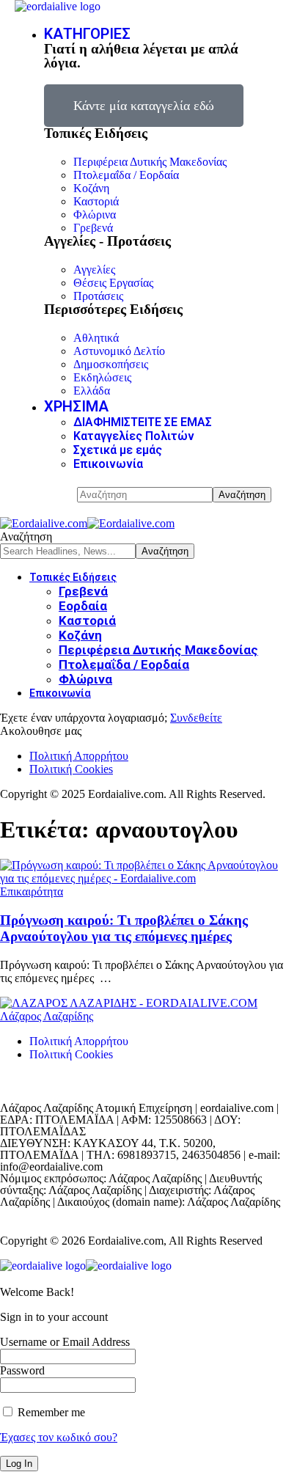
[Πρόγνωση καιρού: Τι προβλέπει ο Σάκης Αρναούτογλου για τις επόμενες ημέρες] (143, 878)
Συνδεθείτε (196, 717)
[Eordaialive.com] (87, 523)
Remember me (50, 1412)
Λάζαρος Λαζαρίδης (46, 1016)
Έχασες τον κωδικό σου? (58, 1437)
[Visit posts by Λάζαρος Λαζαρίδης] (128, 1003)
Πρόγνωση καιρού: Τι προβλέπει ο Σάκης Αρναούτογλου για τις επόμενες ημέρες (124, 928)
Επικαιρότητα (31, 891)
